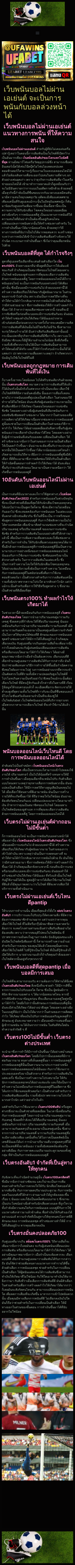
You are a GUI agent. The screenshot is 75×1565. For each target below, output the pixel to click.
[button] (38, 33)
